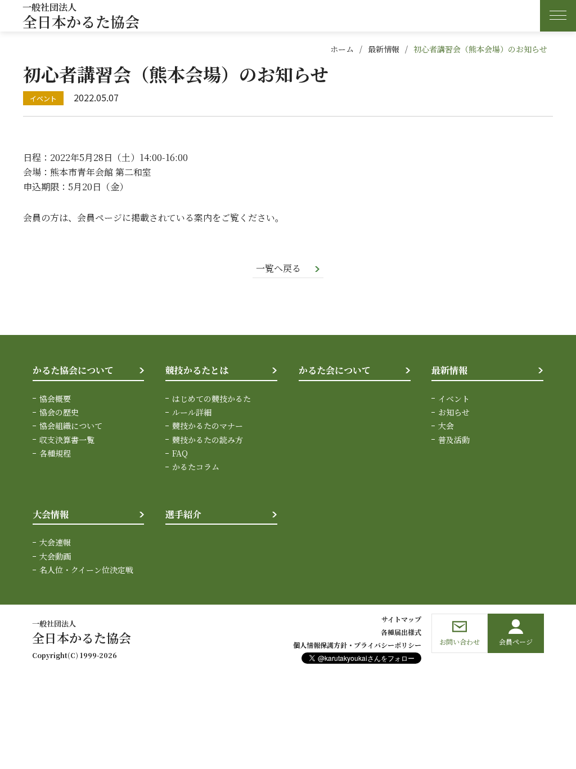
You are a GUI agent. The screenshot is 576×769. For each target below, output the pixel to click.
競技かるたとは (196, 370)
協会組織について (70, 425)
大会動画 (55, 556)
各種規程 (55, 453)
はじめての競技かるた (211, 398)
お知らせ (454, 412)
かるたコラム (195, 466)
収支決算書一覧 (66, 439)
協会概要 (55, 398)
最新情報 (383, 49)
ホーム (342, 49)
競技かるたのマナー (207, 425)
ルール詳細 (192, 412)
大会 (446, 425)
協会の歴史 (59, 412)
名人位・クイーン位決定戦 (86, 569)
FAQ (180, 453)
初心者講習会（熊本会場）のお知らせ (480, 49)
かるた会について (335, 370)
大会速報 (55, 542)
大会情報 (51, 514)
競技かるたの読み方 (207, 439)
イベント (454, 398)
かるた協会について (73, 370)
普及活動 (454, 439)
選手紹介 (183, 514)
